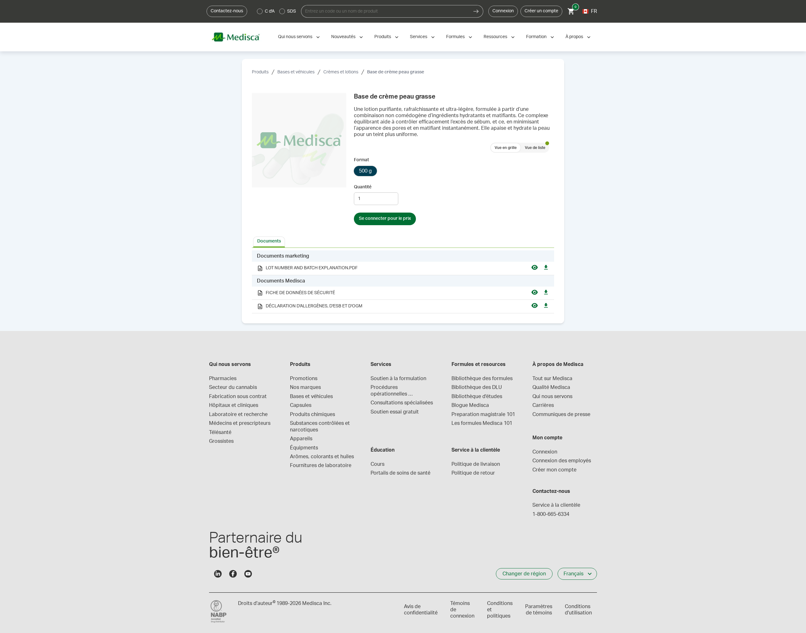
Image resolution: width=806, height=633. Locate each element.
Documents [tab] (269, 241)
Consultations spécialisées (402, 402)
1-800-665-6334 (550, 514)
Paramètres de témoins (538, 609)
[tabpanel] (403, 282)
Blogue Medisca (470, 405)
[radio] (259, 11)
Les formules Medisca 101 (481, 423)
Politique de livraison (475, 464)
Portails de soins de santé (400, 473)
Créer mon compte (554, 469)
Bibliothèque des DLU (476, 387)
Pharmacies (222, 378)
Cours (377, 464)
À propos (574, 37)
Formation (536, 37)
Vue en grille (506, 148)
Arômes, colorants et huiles (322, 456)
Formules (455, 37)
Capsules (300, 405)
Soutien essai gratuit (395, 411)
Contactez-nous (227, 11)
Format (361, 160)
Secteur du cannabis (233, 387)
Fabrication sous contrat (238, 396)
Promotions (303, 378)
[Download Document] (546, 268)
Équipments (304, 447)
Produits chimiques (312, 414)
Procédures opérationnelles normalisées (389, 391)
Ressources (495, 37)
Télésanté (220, 432)
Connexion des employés (561, 460)
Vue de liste (535, 148)
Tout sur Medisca (552, 378)
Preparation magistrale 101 (483, 414)
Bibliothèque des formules (482, 378)
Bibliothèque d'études (476, 396)
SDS (291, 11)
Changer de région (524, 573)
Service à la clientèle (556, 505)
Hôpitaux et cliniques (233, 405)
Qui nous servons (295, 37)
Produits (382, 37)
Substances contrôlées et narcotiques (320, 426)
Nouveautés (343, 37)
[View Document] (534, 268)
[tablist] (403, 241)
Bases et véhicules (296, 72)
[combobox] (385, 11)
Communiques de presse (561, 414)
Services (418, 37)
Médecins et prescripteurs (239, 423)
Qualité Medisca (551, 387)
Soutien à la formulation (398, 378)
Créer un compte (541, 11)
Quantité (363, 187)
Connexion (503, 11)
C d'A (270, 11)
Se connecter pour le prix (385, 218)
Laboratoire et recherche (238, 414)
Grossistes (221, 441)
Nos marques (305, 387)
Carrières (543, 405)
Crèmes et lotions (340, 72)
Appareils (301, 438)
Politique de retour (473, 473)
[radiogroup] (276, 11)
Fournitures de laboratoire (320, 465)
